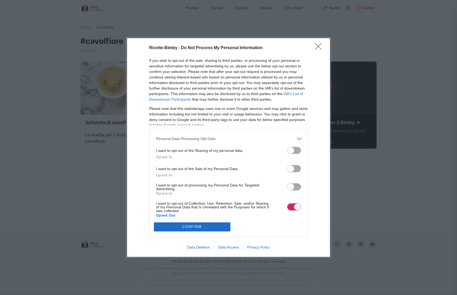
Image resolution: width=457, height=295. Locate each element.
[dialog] (228, 147)
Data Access (228, 247)
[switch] (294, 150)
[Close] (320, 48)
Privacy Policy (258, 247)
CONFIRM (192, 227)
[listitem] (228, 139)
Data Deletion (198, 247)
